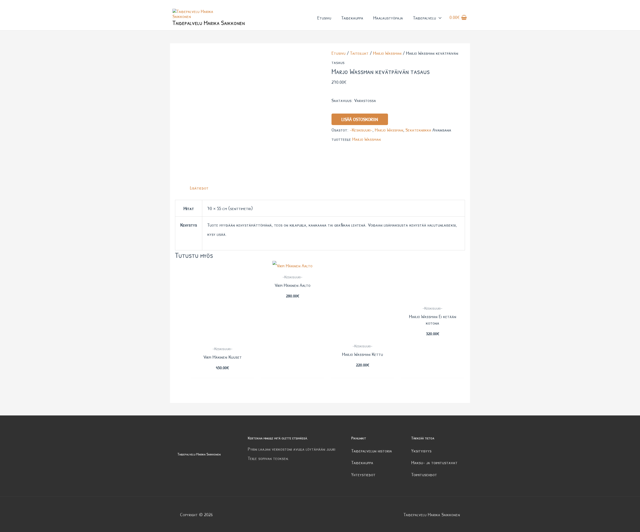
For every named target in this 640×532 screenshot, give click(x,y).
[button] (439, 17)
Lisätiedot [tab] (199, 187)
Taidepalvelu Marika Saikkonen (208, 22)
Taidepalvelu (424, 17)
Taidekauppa (352, 17)
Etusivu (324, 17)
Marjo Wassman (387, 53)
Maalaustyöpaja (388, 17)
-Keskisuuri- (361, 129)
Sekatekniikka (418, 129)
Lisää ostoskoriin (360, 119)
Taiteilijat (359, 53)
